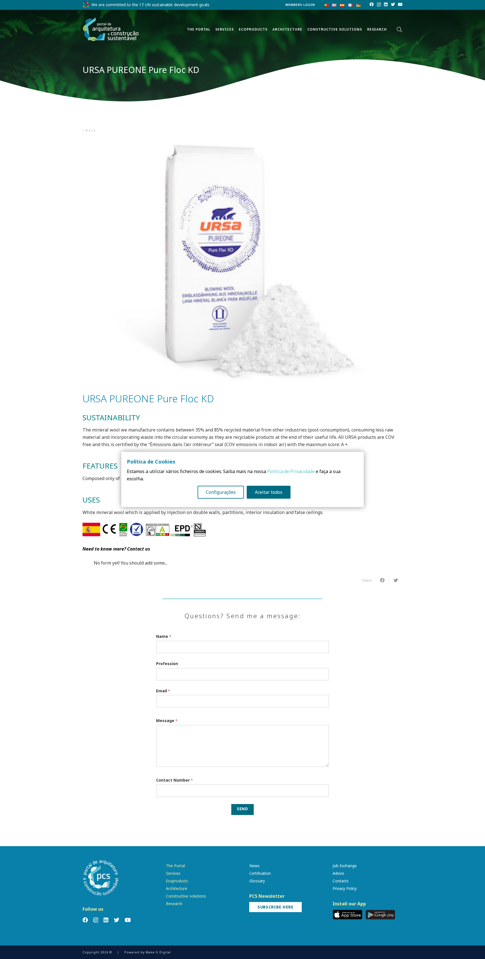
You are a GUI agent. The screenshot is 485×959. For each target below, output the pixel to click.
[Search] (399, 29)
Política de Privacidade (291, 472)
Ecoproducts (177, 880)
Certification (260, 873)
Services (173, 873)
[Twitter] (393, 4)
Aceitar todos (268, 492)
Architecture (176, 888)
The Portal (175, 865)
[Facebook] (372, 4)
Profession (167, 663)
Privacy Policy (345, 888)
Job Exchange (345, 865)
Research (174, 903)
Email (163, 690)
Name (163, 636)
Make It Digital (158, 952)
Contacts (341, 880)
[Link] (111, 29)
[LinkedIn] (386, 4)
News (254, 865)
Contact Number (174, 780)
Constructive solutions (186, 896)
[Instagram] (379, 5)
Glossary (257, 880)
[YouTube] (400, 4)
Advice (338, 873)
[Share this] (382, 580)
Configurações (221, 492)
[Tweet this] (395, 580)
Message (166, 720)
